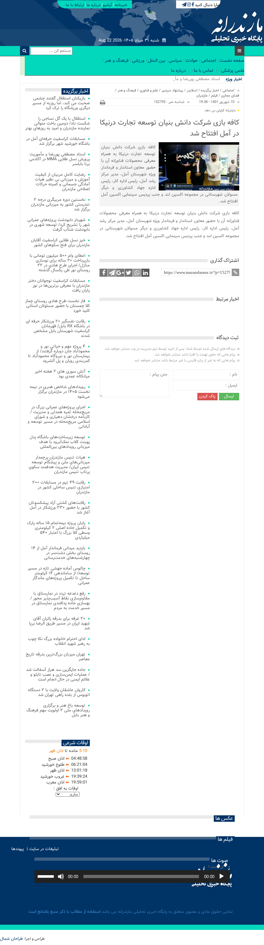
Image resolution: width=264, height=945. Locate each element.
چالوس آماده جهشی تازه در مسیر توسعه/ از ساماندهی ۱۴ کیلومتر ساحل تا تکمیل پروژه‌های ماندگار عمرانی (59, 575)
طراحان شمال (11, 938)
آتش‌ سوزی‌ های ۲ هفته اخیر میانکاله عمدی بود (62, 374)
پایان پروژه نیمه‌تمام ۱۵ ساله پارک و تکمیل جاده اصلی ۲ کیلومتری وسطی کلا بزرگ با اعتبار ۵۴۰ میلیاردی (58, 530)
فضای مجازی (230, 95)
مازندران (202, 95)
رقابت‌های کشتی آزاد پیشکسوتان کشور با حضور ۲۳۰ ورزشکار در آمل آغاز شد (59, 507)
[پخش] (221, 876)
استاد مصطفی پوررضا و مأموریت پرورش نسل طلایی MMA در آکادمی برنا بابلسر (59, 159)
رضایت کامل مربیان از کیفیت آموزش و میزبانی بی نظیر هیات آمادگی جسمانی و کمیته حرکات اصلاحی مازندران (62, 181)
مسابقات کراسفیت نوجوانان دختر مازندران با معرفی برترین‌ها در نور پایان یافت (59, 285)
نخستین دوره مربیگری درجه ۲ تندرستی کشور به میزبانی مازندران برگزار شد (60, 204)
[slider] (47, 876)
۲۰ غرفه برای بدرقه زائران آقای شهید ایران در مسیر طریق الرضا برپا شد (59, 623)
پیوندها (17, 849)
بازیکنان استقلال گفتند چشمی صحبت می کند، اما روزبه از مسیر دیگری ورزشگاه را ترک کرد (61, 103)
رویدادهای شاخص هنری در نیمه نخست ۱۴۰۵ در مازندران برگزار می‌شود (60, 392)
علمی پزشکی (232, 70)
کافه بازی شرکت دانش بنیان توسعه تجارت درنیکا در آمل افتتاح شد (169, 128)
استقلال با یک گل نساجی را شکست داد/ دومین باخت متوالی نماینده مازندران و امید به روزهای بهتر (57, 123)
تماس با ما (203, 70)
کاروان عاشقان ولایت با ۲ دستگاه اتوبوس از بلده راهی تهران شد (59, 692)
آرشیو (107, 5)
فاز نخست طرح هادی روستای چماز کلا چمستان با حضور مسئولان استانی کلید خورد (57, 306)
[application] (132, 876)
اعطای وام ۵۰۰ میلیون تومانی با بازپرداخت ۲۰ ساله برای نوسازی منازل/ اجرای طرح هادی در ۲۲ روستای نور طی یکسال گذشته (60, 262)
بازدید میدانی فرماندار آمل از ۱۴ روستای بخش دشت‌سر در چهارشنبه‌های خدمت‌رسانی (60, 553)
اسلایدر (192, 90)
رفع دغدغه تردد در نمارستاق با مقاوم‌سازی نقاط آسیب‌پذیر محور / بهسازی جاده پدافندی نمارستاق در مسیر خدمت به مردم (60, 600)
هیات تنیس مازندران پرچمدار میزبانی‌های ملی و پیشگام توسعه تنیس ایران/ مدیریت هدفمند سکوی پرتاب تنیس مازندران (59, 464)
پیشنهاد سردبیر (172, 90)
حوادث (191, 60)
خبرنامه (120, 5)
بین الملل (156, 60)
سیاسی (175, 60)
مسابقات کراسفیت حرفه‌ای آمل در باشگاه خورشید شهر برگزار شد (58, 141)
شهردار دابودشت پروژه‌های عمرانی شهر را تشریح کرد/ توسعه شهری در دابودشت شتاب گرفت (58, 225)
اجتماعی (208, 60)
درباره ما (93, 5)
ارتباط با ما (75, 5)
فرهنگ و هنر (116, 60)
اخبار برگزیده (210, 90)
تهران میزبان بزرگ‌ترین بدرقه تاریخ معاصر (58, 656)
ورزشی (138, 60)
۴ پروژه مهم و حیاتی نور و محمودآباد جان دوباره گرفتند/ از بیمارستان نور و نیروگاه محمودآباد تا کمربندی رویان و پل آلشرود (59, 353)
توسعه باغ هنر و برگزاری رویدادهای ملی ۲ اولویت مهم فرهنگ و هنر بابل (58, 710)
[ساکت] (61, 876)
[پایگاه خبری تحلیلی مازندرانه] (236, 28)
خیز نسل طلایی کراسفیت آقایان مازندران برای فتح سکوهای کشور (60, 242)
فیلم (214, 95)
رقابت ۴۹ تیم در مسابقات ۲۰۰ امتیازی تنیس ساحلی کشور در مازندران (61, 487)
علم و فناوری (149, 90)
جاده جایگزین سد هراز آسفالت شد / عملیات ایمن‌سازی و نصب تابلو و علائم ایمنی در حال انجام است (58, 674)
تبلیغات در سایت (44, 849)
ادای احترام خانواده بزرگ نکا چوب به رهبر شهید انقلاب (59, 641)
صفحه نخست (232, 60)
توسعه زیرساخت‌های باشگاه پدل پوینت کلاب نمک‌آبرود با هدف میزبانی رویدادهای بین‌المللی (60, 442)
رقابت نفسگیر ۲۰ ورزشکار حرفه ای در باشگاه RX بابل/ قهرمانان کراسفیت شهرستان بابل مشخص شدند (58, 328)
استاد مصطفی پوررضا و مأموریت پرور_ (187, 79)
